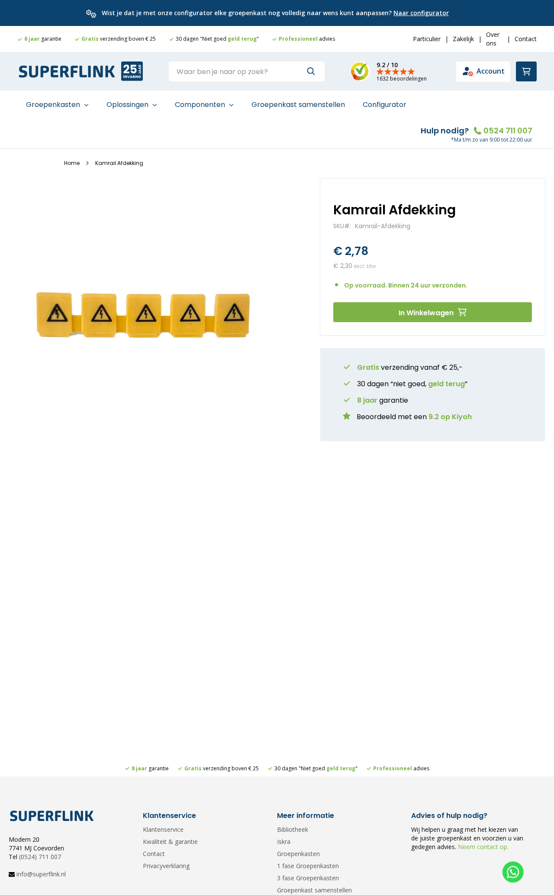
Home (72, 163)
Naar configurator (421, 13)
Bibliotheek (292, 829)
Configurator (384, 105)
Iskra (283, 841)
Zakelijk (463, 39)
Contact (526, 39)
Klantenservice (163, 829)
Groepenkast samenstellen (298, 105)
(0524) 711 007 (40, 857)
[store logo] (67, 72)
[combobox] (247, 71)
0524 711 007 (507, 130)
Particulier (427, 39)
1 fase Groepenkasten (308, 866)
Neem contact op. (482, 847)
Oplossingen (128, 105)
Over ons (492, 38)
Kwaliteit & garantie (170, 841)
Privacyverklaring (166, 866)
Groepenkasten (54, 105)
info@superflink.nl (41, 874)
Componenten (201, 105)
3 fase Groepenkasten (308, 878)
